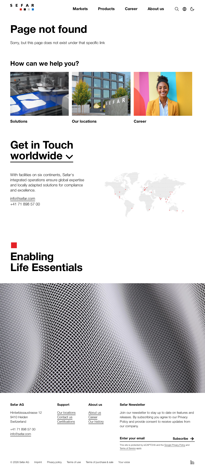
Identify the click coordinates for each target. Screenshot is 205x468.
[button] (176, 9)
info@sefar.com (22, 198)
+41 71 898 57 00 (25, 203)
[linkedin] (192, 462)
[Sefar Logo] (22, 7)
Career (131, 9)
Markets (80, 9)
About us (156, 9)
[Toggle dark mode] (192, 9)
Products (106, 9)
